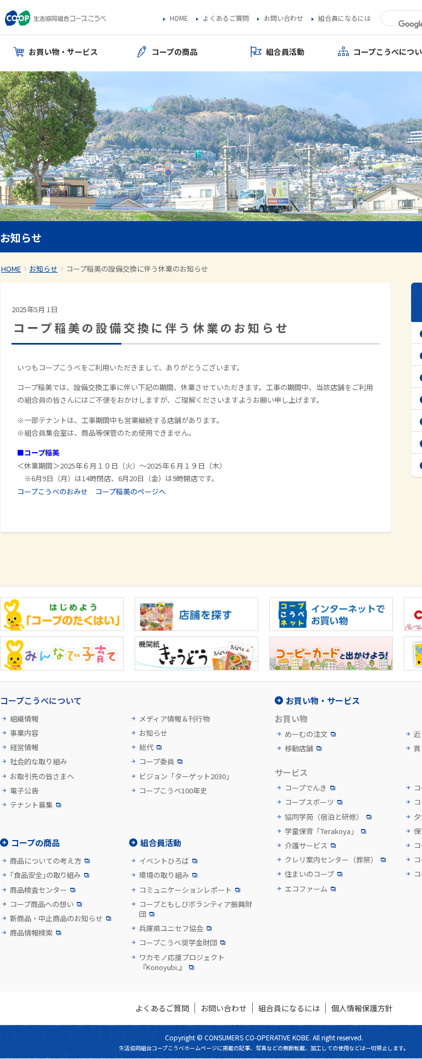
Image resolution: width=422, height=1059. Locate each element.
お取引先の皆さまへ (42, 776)
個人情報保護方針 (362, 1007)
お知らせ (43, 268)
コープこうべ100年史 (173, 791)
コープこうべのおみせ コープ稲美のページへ (91, 491)
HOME (179, 18)
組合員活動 (160, 842)
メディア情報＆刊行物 (174, 719)
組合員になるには (344, 18)
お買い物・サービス (323, 700)
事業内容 (24, 733)
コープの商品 (35, 842)
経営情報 (24, 747)
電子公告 (24, 791)
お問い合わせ (283, 18)
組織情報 (24, 719)
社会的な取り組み (38, 762)
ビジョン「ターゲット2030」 (186, 776)
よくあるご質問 (226, 18)
